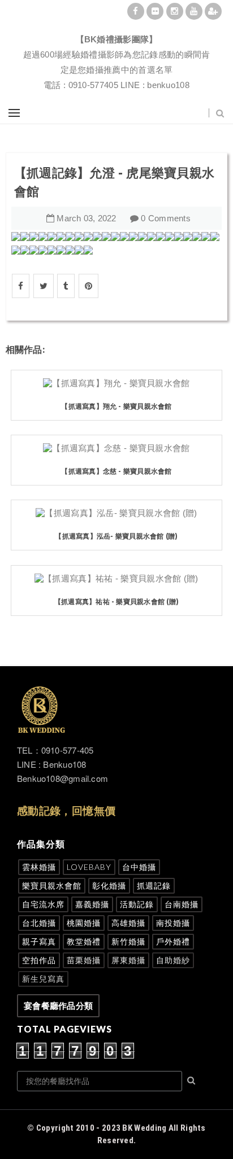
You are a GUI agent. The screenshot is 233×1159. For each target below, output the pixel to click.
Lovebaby (89, 867)
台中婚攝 (139, 867)
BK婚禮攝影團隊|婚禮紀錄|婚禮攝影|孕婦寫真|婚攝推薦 (116, 25)
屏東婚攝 (128, 960)
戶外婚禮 (173, 941)
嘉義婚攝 (92, 904)
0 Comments (166, 218)
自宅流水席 (43, 904)
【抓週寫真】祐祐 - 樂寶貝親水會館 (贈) (116, 601)
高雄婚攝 (128, 923)
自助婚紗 (173, 960)
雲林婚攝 (39, 867)
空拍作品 (39, 960)
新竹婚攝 (128, 941)
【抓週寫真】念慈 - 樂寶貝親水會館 (116, 471)
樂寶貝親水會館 (51, 885)
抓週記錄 (154, 885)
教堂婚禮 (84, 941)
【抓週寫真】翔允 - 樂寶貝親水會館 (116, 406)
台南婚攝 (182, 904)
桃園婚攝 (84, 923)
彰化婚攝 (109, 885)
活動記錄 (137, 904)
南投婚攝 (173, 923)
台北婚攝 (39, 923)
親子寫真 (39, 941)
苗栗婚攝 (84, 960)
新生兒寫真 (43, 978)
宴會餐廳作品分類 (58, 1006)
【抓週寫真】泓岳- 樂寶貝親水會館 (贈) (116, 536)
